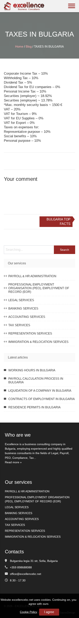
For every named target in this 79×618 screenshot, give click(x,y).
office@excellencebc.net (25, 573)
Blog (29, 46)
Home (19, 46)
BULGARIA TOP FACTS (58, 222)
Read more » (13, 462)
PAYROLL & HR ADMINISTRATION (32, 276)
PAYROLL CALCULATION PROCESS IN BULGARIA (35, 380)
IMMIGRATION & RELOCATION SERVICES (38, 341)
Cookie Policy (28, 612)
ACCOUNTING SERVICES (26, 316)
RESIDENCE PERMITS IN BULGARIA (34, 407)
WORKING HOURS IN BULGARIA (31, 370)
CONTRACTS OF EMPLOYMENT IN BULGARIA (41, 399)
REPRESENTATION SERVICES (30, 333)
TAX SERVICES (19, 325)
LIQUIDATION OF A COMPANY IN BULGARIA (39, 390)
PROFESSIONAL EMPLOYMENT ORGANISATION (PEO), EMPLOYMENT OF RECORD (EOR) (38, 288)
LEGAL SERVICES (21, 300)
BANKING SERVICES (23, 308)
